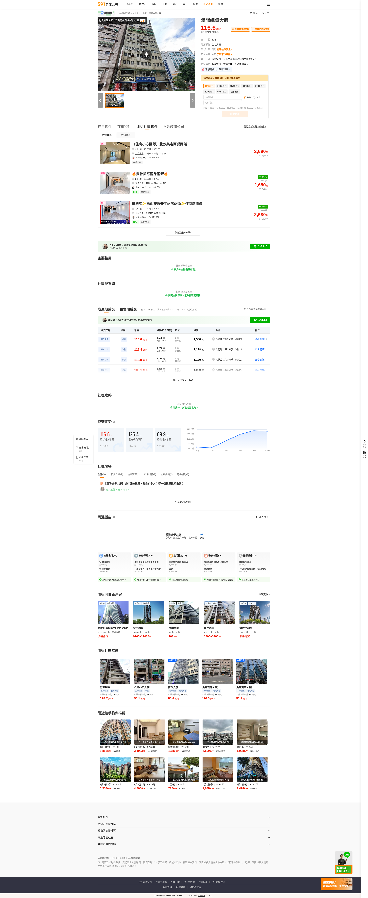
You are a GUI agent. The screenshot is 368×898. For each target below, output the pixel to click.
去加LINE (262, 246)
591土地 (175, 882)
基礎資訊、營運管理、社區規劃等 (229, 64)
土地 (164, 4)
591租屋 (203, 882)
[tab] (107, 135)
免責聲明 (167, 887)
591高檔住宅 (218, 882)
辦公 (185, 4)
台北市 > (136, 13)
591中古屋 (189, 882)
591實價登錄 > (125, 13)
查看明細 (259, 339)
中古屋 (142, 4)
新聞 (220, 4)
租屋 (154, 4)
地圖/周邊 (261, 517)
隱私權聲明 (231, 108)
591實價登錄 (145, 882)
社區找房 (208, 4)
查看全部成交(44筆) (183, 380)
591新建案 (161, 882)
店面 (174, 4)
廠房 (195, 4)
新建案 (129, 4)
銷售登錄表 (255, 309)
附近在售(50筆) (183, 232)
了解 (143, 20)
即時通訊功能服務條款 (245, 108)
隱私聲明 (201, 896)
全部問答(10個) (183, 502)
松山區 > (144, 13)
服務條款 (221, 108)
